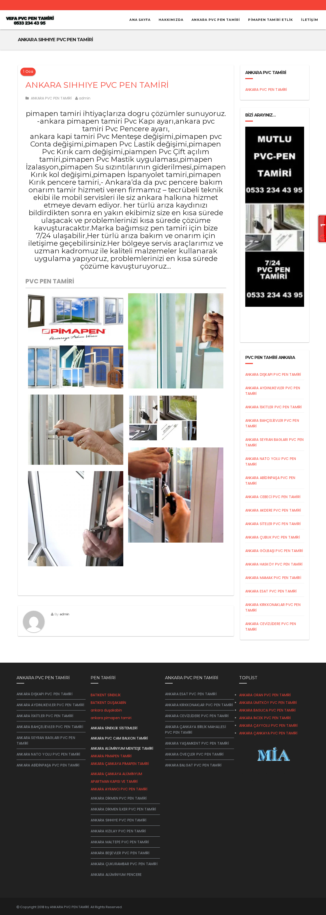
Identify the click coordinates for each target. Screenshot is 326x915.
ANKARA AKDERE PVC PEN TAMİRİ (273, 510)
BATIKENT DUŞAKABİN (108, 702)
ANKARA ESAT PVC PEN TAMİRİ (271, 591)
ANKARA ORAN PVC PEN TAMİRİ (265, 695)
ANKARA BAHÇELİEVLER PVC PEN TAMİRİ (50, 726)
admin (84, 98)
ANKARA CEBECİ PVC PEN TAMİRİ (273, 496)
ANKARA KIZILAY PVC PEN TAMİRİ (118, 831)
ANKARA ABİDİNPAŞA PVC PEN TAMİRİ (48, 765)
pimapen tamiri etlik (270, 20)
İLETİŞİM (309, 20)
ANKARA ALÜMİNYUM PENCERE (116, 874)
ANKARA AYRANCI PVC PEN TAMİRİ (119, 789)
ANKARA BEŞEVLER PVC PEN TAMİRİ (120, 852)
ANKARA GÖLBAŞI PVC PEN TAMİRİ (274, 550)
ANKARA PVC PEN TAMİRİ (216, 20)
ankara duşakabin (106, 710)
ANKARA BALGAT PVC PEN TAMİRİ (193, 765)
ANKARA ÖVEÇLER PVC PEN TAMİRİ (194, 754)
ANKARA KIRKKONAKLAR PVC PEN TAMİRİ (199, 704)
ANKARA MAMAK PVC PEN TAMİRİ (273, 577)
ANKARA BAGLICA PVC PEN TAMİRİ (267, 710)
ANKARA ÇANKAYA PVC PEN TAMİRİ (268, 733)
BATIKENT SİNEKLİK (106, 695)
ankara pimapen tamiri (111, 717)
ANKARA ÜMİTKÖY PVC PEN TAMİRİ (268, 702)
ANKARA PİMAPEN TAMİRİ (111, 756)
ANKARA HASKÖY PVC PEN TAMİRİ (274, 564)
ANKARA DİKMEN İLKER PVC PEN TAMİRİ (123, 809)
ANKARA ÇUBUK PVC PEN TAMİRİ (272, 537)
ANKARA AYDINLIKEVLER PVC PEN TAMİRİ (50, 704)
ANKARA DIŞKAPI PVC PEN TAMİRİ (273, 374)
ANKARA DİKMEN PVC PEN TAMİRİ (118, 798)
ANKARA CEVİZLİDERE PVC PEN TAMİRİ (197, 715)
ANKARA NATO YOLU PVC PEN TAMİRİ (48, 754)
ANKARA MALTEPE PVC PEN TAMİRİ (120, 842)
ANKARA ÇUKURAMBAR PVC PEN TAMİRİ (124, 863)
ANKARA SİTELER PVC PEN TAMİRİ (273, 523)
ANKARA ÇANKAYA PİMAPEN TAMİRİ (120, 763)
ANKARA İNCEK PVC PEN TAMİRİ (265, 717)
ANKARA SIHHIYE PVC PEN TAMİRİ (97, 85)
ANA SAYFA (140, 20)
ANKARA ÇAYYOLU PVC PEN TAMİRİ (268, 725)
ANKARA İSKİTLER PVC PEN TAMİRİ (273, 407)
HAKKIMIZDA (171, 20)
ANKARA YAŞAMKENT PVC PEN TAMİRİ (197, 743)
